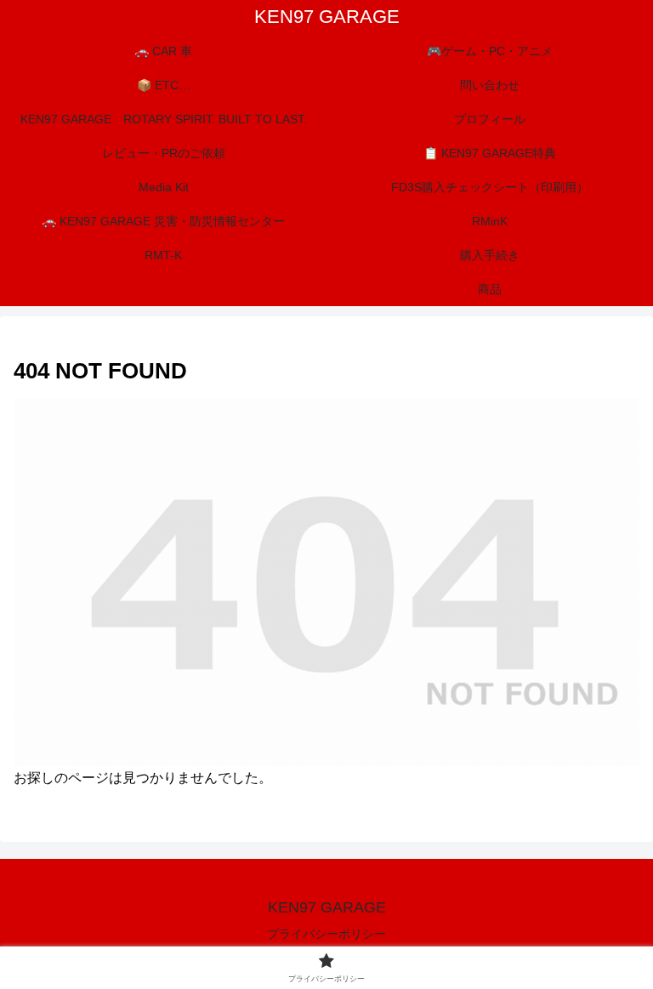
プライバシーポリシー (326, 934)
